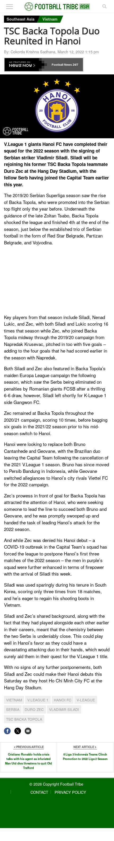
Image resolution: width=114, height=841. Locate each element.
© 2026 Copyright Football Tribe (56, 784)
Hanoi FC (62, 699)
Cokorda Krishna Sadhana (33, 51)
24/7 (75, 64)
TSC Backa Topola (24, 719)
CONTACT (39, 792)
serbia (12, 709)
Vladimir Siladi (64, 709)
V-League (86, 699)
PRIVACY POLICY (70, 792)
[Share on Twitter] (17, 730)
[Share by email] (28, 730)
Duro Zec (34, 709)
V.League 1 (38, 699)
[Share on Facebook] (7, 730)
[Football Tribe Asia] (57, 6)
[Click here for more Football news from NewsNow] (26, 64)
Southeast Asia (20, 19)
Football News (62, 64)
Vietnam (50, 19)
